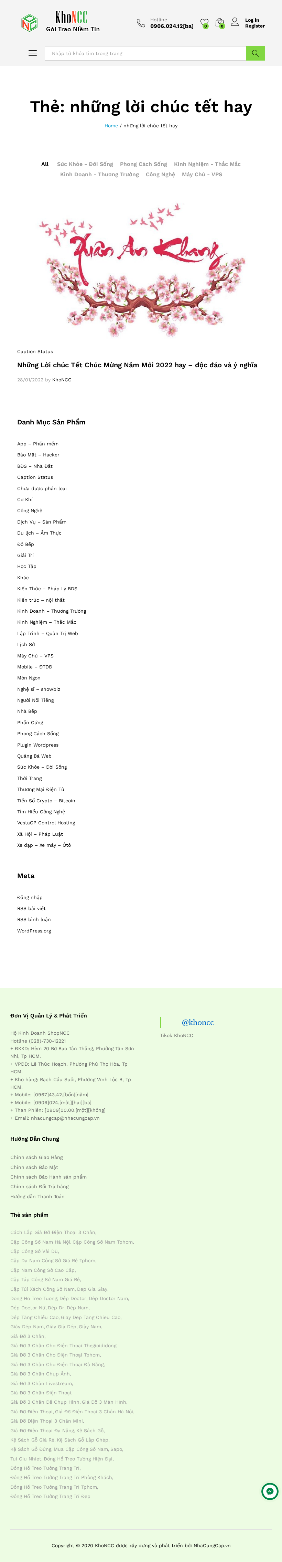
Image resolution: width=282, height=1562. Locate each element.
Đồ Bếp (25, 544)
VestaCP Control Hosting (46, 822)
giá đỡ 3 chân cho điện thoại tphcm (55, 1355)
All (44, 164)
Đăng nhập (30, 897)
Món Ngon (29, 677)
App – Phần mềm (37, 443)
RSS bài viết (31, 908)
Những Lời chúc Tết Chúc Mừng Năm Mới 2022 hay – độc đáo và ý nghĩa (137, 365)
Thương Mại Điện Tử (40, 789)
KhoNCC (62, 379)
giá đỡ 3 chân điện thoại (40, 1392)
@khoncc (198, 1023)
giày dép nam (27, 1326)
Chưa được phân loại (42, 488)
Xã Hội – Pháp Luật (40, 834)
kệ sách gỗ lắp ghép (82, 1440)
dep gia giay (92, 1289)
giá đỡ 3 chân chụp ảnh (40, 1373)
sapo (116, 1449)
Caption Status (35, 351)
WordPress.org (34, 930)
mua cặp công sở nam (81, 1449)
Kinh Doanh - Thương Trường (99, 174)
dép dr (56, 1307)
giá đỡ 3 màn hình (104, 1402)
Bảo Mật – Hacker (38, 454)
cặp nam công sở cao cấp (42, 1270)
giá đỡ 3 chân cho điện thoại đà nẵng (57, 1364)
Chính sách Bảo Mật (34, 1167)
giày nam (90, 1326)
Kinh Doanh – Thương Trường (51, 611)
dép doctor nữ (27, 1307)
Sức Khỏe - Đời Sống (85, 164)
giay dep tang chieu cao (90, 1317)
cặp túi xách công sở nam (42, 1289)
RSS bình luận (34, 919)
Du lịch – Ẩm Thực (39, 533)
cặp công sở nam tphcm (103, 1242)
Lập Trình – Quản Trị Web (47, 633)
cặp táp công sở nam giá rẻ (45, 1279)
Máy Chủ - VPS (202, 174)
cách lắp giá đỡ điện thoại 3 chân (52, 1232)
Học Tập (26, 566)
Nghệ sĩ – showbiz (38, 689)
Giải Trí (25, 555)
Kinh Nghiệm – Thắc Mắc (46, 622)
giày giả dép (61, 1326)
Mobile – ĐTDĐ (34, 666)
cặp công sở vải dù (34, 1251)
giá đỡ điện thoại (31, 1411)
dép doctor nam (108, 1298)
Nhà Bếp (27, 711)
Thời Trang (29, 778)
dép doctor (72, 1298)
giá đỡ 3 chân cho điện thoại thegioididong (63, 1345)
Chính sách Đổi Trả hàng (39, 1186)
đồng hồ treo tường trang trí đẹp (50, 1496)
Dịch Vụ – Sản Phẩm (41, 522)
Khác (23, 577)
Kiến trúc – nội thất (41, 600)
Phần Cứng (30, 722)
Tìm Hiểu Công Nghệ (41, 811)
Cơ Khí (25, 499)
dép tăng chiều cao (34, 1317)
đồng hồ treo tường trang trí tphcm (53, 1487)
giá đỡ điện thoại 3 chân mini (46, 1421)
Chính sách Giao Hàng (36, 1157)
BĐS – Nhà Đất (35, 466)
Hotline (158, 19)
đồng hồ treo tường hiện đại (78, 1458)
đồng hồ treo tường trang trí (44, 1468)
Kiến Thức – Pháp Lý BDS (47, 588)
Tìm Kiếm (255, 53)
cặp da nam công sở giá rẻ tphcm (52, 1260)
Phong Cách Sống (143, 164)
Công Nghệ (160, 174)
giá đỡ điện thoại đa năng (42, 1430)
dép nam (77, 1307)
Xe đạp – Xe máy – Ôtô (44, 845)
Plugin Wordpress (37, 745)
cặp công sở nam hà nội (40, 1242)
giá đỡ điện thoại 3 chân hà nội (94, 1411)
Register (255, 26)
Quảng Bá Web (34, 756)
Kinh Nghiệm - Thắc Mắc (207, 164)
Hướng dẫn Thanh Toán (37, 1196)
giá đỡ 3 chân (27, 1336)
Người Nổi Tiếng (35, 700)
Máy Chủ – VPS (35, 655)
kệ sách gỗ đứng (30, 1449)
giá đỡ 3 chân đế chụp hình (44, 1402)
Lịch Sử (26, 644)
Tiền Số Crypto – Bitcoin (46, 800)
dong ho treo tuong (33, 1298)
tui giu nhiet (25, 1458)
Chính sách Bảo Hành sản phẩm (48, 1177)
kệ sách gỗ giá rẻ (32, 1440)
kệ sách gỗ (90, 1430)
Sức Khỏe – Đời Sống (42, 767)
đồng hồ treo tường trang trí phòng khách (61, 1477)
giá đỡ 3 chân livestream (41, 1383)
